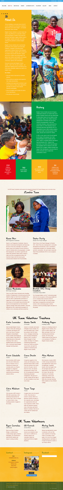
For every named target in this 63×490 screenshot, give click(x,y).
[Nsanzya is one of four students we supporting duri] (35, 459)
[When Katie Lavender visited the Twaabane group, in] (28, 459)
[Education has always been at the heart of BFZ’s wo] (28, 467)
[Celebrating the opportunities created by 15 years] (35, 467)
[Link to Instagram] (3, 14)
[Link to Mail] (7, 14)
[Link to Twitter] (5, 14)
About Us (10, 20)
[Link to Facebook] (2, 14)
